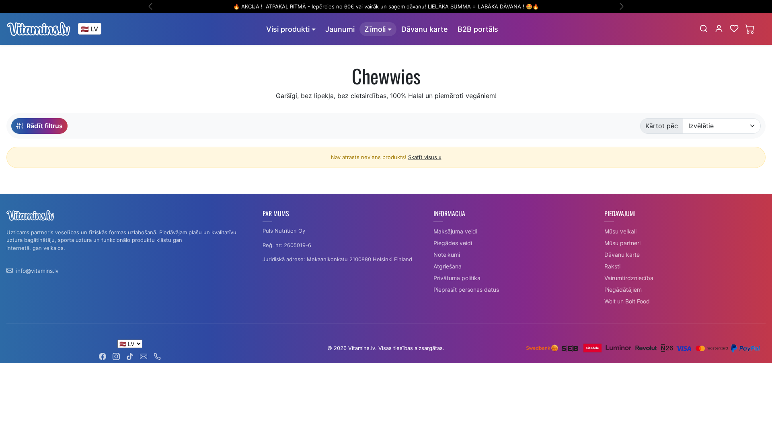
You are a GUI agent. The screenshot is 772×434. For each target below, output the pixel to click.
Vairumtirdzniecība (628, 277)
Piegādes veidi (452, 243)
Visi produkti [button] (288, 29)
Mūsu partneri (622, 243)
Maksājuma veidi (455, 231)
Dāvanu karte (424, 29)
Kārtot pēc (661, 126)
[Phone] (157, 355)
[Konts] (719, 29)
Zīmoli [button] (375, 29)
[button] (703, 29)
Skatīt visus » (424, 157)
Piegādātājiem (623, 289)
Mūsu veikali (620, 231)
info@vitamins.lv (37, 270)
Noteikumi (446, 254)
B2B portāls (478, 29)
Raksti (612, 266)
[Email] (143, 355)
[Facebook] (102, 355)
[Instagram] (116, 355)
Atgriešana (447, 266)
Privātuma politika (456, 277)
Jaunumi (340, 29)
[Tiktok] (130, 355)
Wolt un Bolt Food (627, 301)
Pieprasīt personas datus (466, 289)
